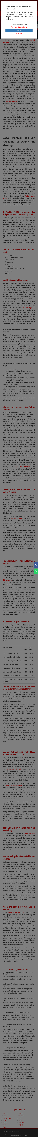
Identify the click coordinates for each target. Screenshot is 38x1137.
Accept (19, 30)
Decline (19, 33)
